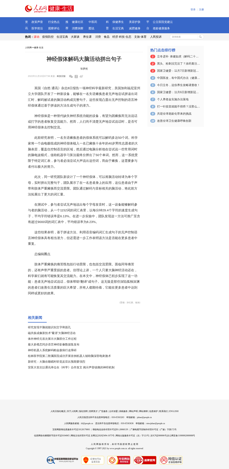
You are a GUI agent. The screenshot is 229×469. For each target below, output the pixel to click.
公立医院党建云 (163, 21)
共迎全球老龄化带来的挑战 (174, 113)
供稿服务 (123, 411)
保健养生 (118, 21)
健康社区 (77, 21)
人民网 (28, 47)
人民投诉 (156, 36)
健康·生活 (38, 47)
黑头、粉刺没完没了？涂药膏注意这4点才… (178, 63)
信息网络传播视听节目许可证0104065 (51, 435)
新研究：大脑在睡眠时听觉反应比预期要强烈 (56, 361)
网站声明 (133, 411)
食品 (106, 36)
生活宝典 (118, 28)
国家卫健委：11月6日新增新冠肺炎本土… (178, 92)
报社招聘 (83, 411)
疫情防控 (48, 36)
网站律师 (143, 411)
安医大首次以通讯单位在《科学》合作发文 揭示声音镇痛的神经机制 (71, 367)
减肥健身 (134, 28)
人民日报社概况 (57, 411)
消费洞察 (77, 28)
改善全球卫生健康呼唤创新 (174, 120)
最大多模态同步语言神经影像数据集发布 (53, 344)
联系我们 (163, 411)
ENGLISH (174, 411)
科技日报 (61, 76)
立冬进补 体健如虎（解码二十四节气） (178, 56)
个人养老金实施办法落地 (173, 99)
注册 (201, 9)
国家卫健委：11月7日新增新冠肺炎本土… (178, 70)
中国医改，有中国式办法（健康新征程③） (178, 77)
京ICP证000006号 (158, 435)
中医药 (93, 21)
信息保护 (153, 411)
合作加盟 (113, 411)
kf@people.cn (87, 423)
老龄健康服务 (161, 28)
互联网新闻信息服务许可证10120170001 (71, 429)
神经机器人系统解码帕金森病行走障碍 (52, 350)
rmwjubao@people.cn (155, 423)
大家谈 (75, 36)
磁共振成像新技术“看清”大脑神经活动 (51, 333)
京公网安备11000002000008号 (181, 435)
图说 (91, 28)
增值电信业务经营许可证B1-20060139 (110, 429)
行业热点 (54, 21)
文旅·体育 (140, 36)
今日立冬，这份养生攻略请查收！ (178, 85)
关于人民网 (72, 411)
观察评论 (54, 28)
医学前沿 (37, 28)
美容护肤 (134, 21)
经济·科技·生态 (121, 36)
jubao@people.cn (144, 417)
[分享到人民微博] (76, 76)
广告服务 (103, 411)
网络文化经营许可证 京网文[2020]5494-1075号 (92, 435)
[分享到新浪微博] (81, 76)
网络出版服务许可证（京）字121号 (132, 435)
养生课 (87, 36)
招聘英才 (93, 411)
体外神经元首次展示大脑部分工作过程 (52, 338)
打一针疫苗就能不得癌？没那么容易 (178, 106)
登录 (193, 9)
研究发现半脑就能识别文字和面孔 (49, 327)
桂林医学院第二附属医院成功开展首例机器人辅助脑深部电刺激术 (69, 355)
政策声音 (37, 21)
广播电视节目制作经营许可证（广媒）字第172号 (153, 429)
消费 (98, 36)
